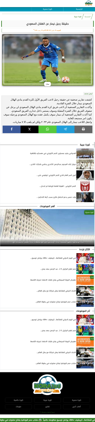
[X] (29, 129)
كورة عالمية (18, 400)
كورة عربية (77, 16)
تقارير (47, 406)
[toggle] (16, 7)
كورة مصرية (47, 9)
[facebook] (12, 129)
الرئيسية (79, 9)
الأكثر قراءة (84, 249)
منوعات (18, 406)
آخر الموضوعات (83, 311)
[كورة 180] (88, 3)
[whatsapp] (47, 129)
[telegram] (65, 129)
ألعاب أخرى (76, 406)
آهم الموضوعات (47, 206)
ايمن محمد (88, 93)
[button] (2, 241)
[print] (83, 129)
